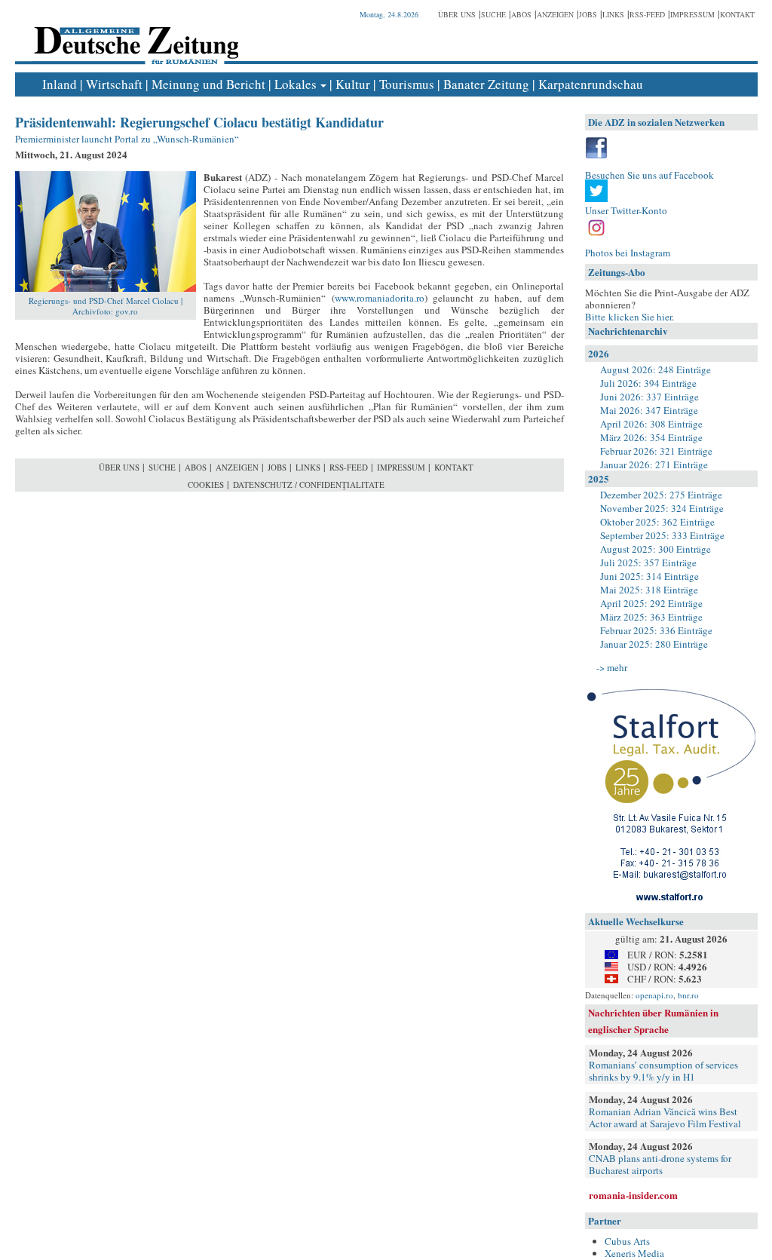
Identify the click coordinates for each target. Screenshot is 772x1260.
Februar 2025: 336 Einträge (656, 630)
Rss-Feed (647, 14)
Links (613, 14)
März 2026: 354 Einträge (651, 437)
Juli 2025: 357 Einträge (648, 562)
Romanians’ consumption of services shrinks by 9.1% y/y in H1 (663, 1071)
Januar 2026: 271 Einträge (654, 464)
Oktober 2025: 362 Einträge (657, 522)
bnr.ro (688, 995)
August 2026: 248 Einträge (655, 369)
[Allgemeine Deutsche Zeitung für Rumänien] (133, 34)
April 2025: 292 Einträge (651, 603)
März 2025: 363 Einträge (651, 617)
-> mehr (611, 667)
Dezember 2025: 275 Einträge (661, 495)
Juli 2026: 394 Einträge (648, 383)
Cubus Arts (627, 1241)
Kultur (352, 84)
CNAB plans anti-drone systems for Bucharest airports (660, 1164)
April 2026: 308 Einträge (651, 424)
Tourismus (406, 84)
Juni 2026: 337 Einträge (649, 397)
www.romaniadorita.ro (379, 298)
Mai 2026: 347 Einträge (649, 410)
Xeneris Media (634, 1253)
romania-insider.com (633, 1195)
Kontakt (737, 14)
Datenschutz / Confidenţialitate (308, 484)
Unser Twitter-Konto (626, 210)
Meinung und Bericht (208, 84)
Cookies (206, 484)
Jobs (588, 14)
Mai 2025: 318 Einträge (649, 590)
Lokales (295, 84)
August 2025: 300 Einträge (655, 549)
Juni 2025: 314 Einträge (649, 576)
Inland (59, 84)
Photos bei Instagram (627, 252)
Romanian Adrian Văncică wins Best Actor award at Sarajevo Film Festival (665, 1117)
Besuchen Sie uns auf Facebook (649, 175)
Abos (521, 14)
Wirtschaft (114, 84)
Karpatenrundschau (590, 84)
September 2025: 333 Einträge (662, 535)
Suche (493, 14)
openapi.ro (654, 995)
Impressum (692, 14)
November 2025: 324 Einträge (662, 508)
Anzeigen (555, 14)
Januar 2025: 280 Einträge (654, 644)
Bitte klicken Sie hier (628, 316)
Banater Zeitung (486, 84)
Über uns (457, 14)
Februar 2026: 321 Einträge (656, 451)
